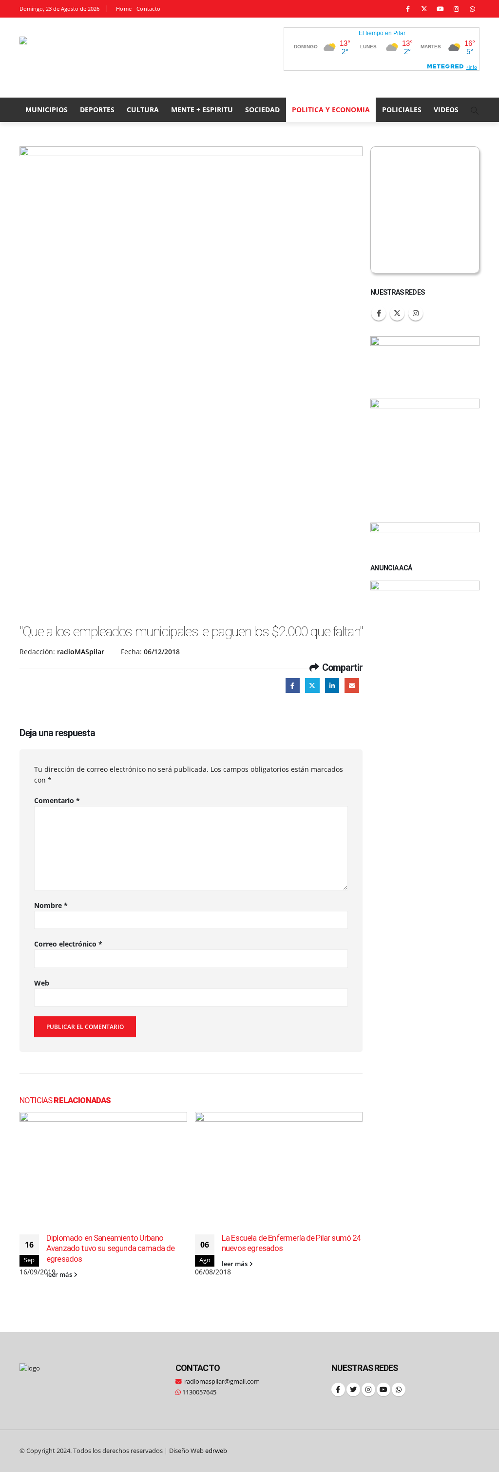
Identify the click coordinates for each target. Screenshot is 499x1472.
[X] (424, 9)
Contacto (148, 8)
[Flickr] (472, 9)
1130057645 (198, 1392)
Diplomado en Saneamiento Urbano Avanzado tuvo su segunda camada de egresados (110, 1248)
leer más (60, 1274)
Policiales (402, 109)
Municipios (46, 109)
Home (124, 8)
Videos (446, 109)
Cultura (143, 109)
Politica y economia (331, 109)
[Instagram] (456, 9)
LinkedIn (332, 685)
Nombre (51, 905)
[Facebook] (408, 9)
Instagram (415, 313)
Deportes (97, 109)
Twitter (312, 685)
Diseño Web (198, 1451)
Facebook (293, 685)
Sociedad (262, 109)
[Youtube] (440, 9)
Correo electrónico (68, 943)
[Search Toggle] (475, 110)
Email (352, 685)
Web (41, 983)
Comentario (57, 800)
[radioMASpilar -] (85, 58)
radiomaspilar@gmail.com (222, 1381)
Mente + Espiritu (202, 109)
